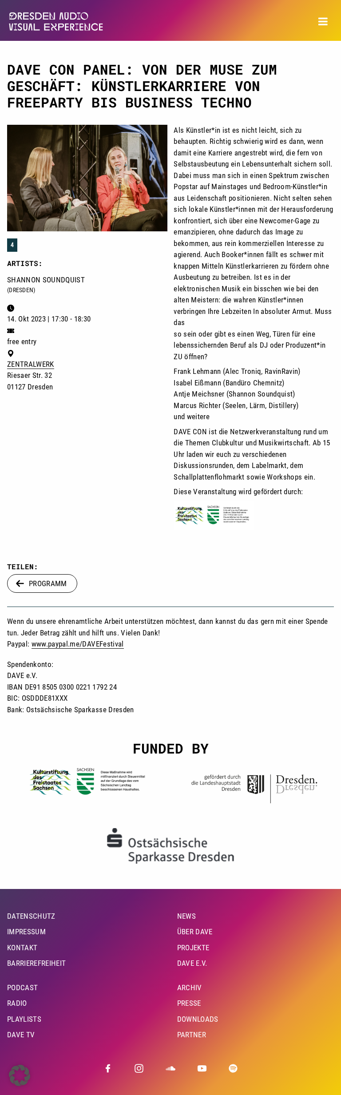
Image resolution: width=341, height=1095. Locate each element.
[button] (19, 1075)
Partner (191, 1034)
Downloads (197, 1019)
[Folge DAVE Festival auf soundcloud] (170, 1068)
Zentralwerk (30, 364)
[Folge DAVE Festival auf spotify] (233, 1068)
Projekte (193, 947)
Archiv (189, 987)
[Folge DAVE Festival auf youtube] (202, 1068)
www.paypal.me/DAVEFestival (78, 643)
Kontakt (22, 947)
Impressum (26, 931)
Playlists (24, 1019)
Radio (17, 1003)
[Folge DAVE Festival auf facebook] (108, 1068)
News (186, 916)
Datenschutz (31, 916)
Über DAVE (195, 931)
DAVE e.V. (192, 963)
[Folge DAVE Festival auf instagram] (139, 1068)
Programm (48, 583)
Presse (189, 1003)
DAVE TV (21, 1034)
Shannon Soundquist (46, 279)
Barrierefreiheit (36, 963)
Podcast (22, 987)
